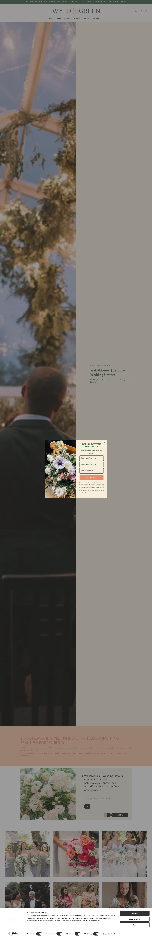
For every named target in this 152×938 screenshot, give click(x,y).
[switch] (59, 934)
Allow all (135, 913)
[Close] (104, 442)
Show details (107, 934)
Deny (135, 925)
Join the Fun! (91, 477)
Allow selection (134, 919)
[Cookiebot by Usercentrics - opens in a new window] (13, 934)
